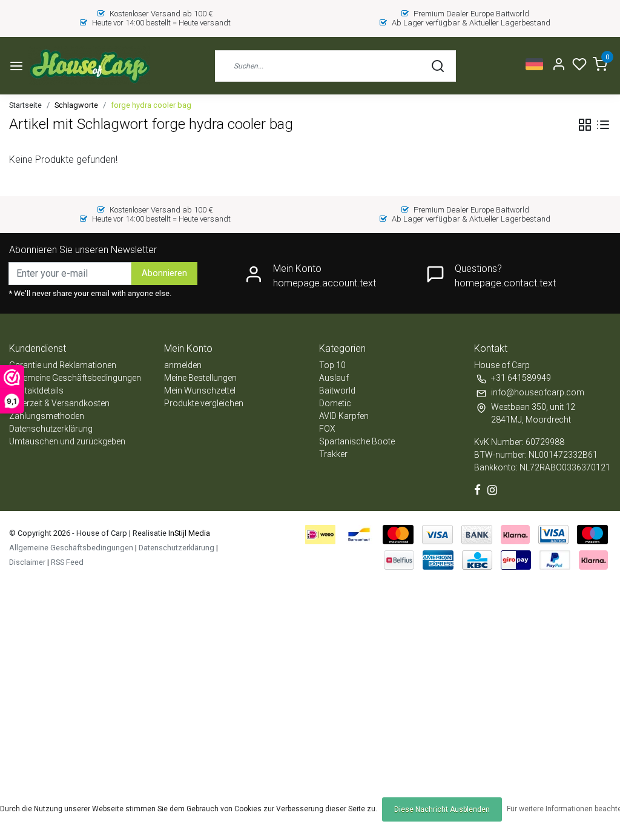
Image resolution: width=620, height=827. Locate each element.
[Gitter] (585, 125)
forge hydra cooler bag (151, 105)
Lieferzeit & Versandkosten (59, 403)
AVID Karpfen (344, 416)
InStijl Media (188, 533)
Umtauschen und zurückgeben (67, 441)
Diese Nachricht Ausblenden (442, 809)
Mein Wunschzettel (200, 390)
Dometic (335, 403)
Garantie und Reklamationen (62, 365)
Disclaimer (27, 562)
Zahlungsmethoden (46, 416)
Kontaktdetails (36, 390)
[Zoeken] (437, 66)
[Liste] (603, 125)
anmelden (183, 365)
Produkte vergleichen (203, 403)
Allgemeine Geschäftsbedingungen (75, 378)
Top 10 (332, 365)
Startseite (25, 105)
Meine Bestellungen (200, 378)
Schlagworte (76, 105)
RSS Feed (67, 562)
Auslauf (334, 378)
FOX (327, 428)
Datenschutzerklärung (51, 428)
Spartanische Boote (357, 441)
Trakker (333, 454)
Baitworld (337, 390)
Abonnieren (164, 273)
